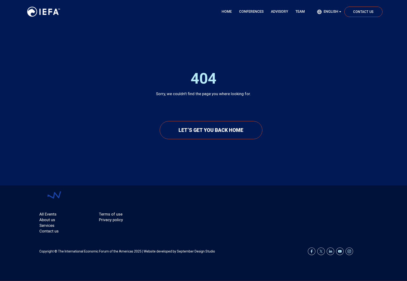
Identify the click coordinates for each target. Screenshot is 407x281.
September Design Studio (196, 251)
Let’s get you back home (211, 130)
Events (51, 214)
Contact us (49, 231)
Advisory (279, 11)
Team (300, 11)
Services (46, 225)
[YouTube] (340, 251)
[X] (321, 251)
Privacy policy (111, 219)
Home (227, 11)
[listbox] (329, 12)
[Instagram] (349, 251)
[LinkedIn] (330, 251)
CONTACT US (363, 12)
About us (47, 219)
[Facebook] (311, 251)
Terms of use (110, 214)
